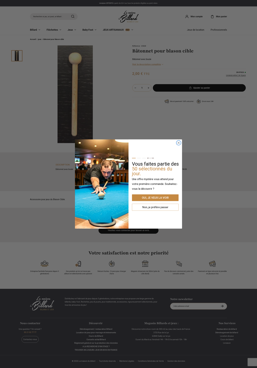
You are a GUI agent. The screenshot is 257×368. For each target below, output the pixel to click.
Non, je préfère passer (155, 207)
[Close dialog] (178, 142)
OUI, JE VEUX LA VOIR (155, 197)
